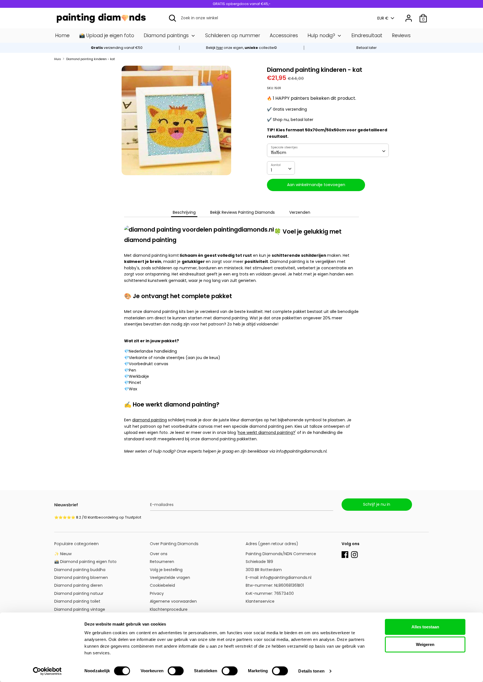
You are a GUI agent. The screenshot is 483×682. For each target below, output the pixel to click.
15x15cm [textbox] (278, 152)
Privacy (157, 593)
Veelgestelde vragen (170, 577)
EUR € (383, 18)
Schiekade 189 (259, 561)
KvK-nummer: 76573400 (270, 593)
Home (62, 35)
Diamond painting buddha (79, 569)
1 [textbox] (271, 170)
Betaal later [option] (366, 47)
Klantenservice (260, 601)
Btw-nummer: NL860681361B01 (275, 585)
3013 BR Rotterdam (264, 569)
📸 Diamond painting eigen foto (85, 561)
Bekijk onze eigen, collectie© (241, 47)
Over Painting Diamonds (174, 543)
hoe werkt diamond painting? (266, 432)
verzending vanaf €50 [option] (117, 47)
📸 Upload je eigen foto (106, 35)
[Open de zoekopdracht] (172, 18)
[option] (241, 48)
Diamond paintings (167, 35)
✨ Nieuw (63, 554)
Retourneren (162, 561)
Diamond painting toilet (77, 601)
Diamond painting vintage (79, 609)
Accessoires (284, 35)
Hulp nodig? (322, 35)
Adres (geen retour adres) (272, 543)
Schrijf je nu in (376, 504)
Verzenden (299, 212)
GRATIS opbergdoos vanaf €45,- (242, 3)
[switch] (176, 670)
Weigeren (425, 644)
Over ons (158, 554)
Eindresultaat (366, 35)
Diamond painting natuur (78, 593)
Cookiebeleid (162, 585)
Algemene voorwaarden (173, 601)
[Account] (408, 15)
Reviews (401, 35)
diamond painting (149, 420)
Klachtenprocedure (169, 609)
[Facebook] (345, 554)
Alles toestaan (425, 626)
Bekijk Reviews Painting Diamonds (242, 212)
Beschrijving (184, 212)
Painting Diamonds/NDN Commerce (281, 554)
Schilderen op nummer (232, 35)
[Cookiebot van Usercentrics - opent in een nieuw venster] (47, 671)
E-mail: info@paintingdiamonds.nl (278, 577)
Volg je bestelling (166, 569)
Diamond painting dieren (78, 585)
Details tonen (311, 671)
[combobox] (328, 150)
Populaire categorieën (76, 543)
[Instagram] (354, 554)
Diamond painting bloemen (81, 577)
